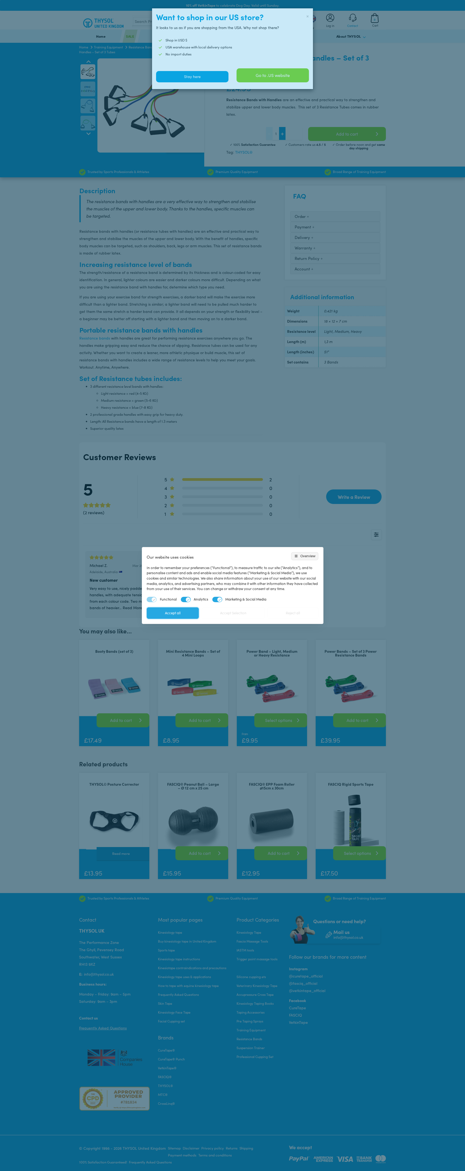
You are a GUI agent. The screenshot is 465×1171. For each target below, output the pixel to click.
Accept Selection (233, 613)
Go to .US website (273, 75)
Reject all (293, 613)
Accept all (173, 613)
